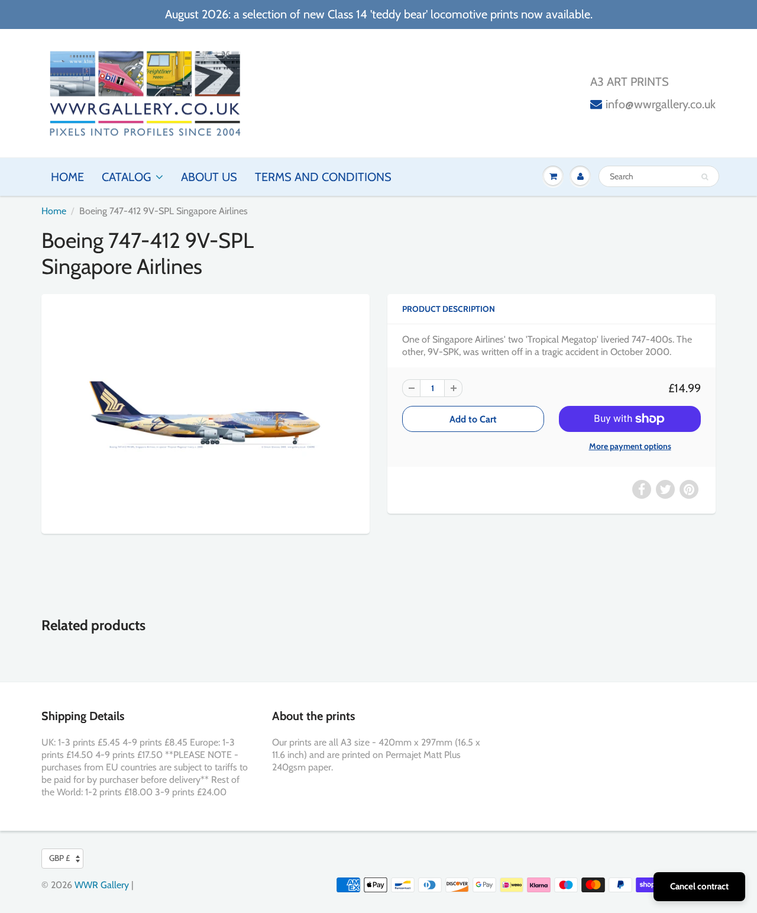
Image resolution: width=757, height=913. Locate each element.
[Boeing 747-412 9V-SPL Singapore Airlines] (205, 412)
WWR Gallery (102, 885)
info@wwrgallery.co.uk (661, 104)
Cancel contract (699, 886)
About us (209, 177)
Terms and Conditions (323, 177)
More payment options (630, 446)
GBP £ (59, 858)
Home (67, 177)
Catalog (126, 177)
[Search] (705, 176)
